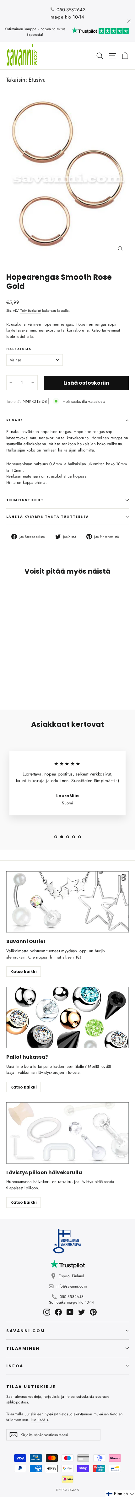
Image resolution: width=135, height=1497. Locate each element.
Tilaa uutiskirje (31, 1386)
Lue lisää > (40, 1420)
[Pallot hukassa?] (67, 1017)
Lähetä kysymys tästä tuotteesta (47, 517)
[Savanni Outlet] (67, 901)
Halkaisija (18, 349)
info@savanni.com (72, 1286)
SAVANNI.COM (25, 1330)
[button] (120, 1493)
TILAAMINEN (23, 1348)
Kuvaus (14, 420)
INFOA (15, 1366)
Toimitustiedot (25, 500)
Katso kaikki (23, 971)
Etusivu (37, 80)
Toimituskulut (30, 310)
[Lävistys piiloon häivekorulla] (67, 1133)
